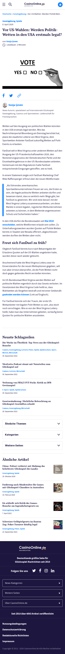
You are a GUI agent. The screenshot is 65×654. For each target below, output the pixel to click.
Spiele (19, 21)
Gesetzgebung (19, 14)
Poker (31, 350)
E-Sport (5, 390)
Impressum (8, 641)
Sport (54, 350)
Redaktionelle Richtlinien (15, 635)
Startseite (6, 14)
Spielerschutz (45, 350)
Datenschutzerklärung (14, 629)
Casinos (5, 350)
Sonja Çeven (12, 41)
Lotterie (24, 350)
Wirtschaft (13, 352)
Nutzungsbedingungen (14, 623)
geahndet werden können (15, 294)
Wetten (5, 352)
